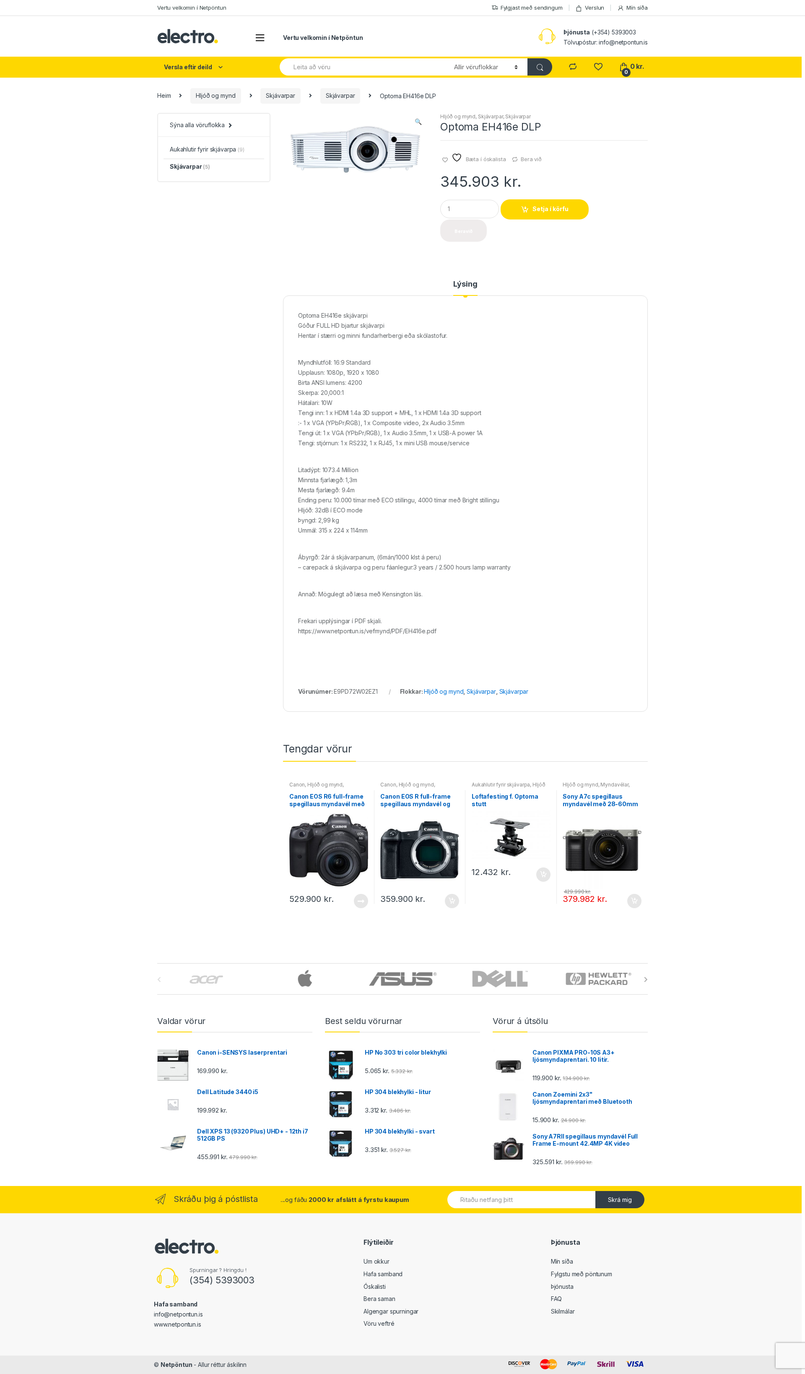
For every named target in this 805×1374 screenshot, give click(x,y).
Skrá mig (620, 1199)
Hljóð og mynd (215, 95)
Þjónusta (562, 1286)
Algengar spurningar (391, 1311)
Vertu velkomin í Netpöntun (191, 7)
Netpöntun (176, 1364)
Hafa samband (383, 1273)
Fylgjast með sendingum (532, 7)
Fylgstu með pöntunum (581, 1273)
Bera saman (379, 1298)
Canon (297, 784)
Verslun (594, 7)
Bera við (531, 159)
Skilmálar (563, 1311)
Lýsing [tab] (465, 284)
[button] (418, 122)
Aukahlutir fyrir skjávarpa (501, 784)
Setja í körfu (550, 208)
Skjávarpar (280, 95)
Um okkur (377, 1261)
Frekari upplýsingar (360, 901)
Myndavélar (614, 784)
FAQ (556, 1298)
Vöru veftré (379, 1323)
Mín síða (637, 7)
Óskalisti (375, 1286)
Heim (164, 95)
